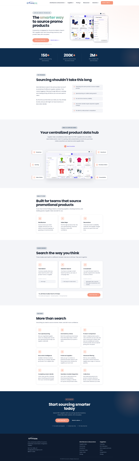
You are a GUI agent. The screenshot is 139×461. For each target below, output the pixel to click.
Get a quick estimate (105, 448)
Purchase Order (84, 450)
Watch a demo (76, 420)
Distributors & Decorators (57, 2)
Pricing (78, 2)
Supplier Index (83, 444)
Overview (102, 444)
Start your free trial (40, 40)
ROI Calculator (103, 446)
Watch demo (54, 40)
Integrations (103, 452)
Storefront (82, 448)
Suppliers (71, 2)
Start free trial (93, 294)
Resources (86, 2)
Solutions (95, 2)
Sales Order (83, 452)
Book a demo (106, 2)
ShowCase (82, 446)
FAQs (101, 450)
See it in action (71, 146)
